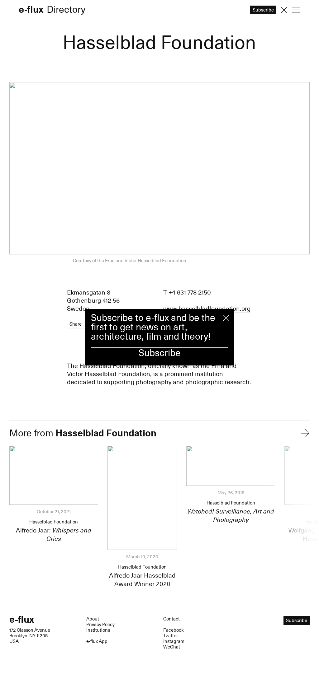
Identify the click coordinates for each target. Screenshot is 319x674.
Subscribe (160, 353)
